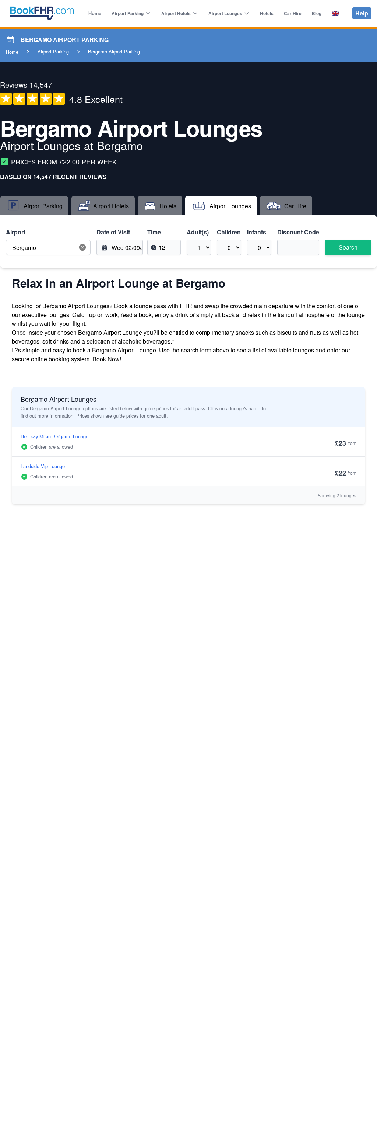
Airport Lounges (225, 13)
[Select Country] (338, 13)
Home (94, 13)
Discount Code (298, 232)
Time (154, 232)
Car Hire (293, 13)
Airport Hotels (176, 13)
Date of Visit (113, 232)
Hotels (267, 13)
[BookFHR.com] (42, 13)
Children (229, 232)
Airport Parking (128, 13)
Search (348, 247)
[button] (82, 247)
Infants (256, 232)
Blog (316, 13)
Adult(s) (198, 232)
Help (361, 13)
